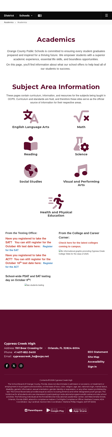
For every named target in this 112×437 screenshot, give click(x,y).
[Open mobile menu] (106, 16)
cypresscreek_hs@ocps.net (31, 356)
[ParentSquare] (33, 410)
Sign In (92, 366)
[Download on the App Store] (78, 410)
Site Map (93, 356)
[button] (26, 16)
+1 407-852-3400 (25, 352)
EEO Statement (98, 352)
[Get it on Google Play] (55, 410)
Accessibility (96, 361)
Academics (9, 22)
